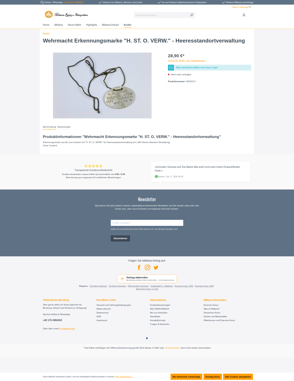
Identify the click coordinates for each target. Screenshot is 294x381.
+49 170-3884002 (52, 320)
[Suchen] (191, 15)
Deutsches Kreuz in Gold (147, 289)
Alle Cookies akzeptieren (238, 376)
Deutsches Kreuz (212, 312)
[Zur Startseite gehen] (66, 14)
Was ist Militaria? (212, 309)
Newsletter (155, 316)
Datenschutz (102, 312)
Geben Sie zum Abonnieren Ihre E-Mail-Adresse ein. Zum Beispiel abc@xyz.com (144, 229)
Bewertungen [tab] (64, 127)
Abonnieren (120, 238)
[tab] (49, 127)
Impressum (101, 320)
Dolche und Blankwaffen (215, 316)
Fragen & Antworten (159, 324)
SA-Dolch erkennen (98, 286)
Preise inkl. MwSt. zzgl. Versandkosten (186, 60)
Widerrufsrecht (103, 309)
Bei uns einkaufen (158, 312)
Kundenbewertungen (160, 305)
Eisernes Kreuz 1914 (184, 286)
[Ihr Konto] (243, 15)
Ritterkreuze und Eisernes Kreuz (219, 320)
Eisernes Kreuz (211, 305)
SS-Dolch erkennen (117, 286)
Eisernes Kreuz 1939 (204, 286)
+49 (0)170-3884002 (73, 2)
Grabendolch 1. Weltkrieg (162, 286)
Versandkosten (172, 348)
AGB (98, 316)
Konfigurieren (212, 376)
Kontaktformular (67, 328)
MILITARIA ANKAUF (159, 309)
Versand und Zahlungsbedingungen (113, 305)
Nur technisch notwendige (186, 376)
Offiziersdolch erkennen (138, 286)
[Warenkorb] (249, 13)
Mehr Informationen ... (124, 377)
